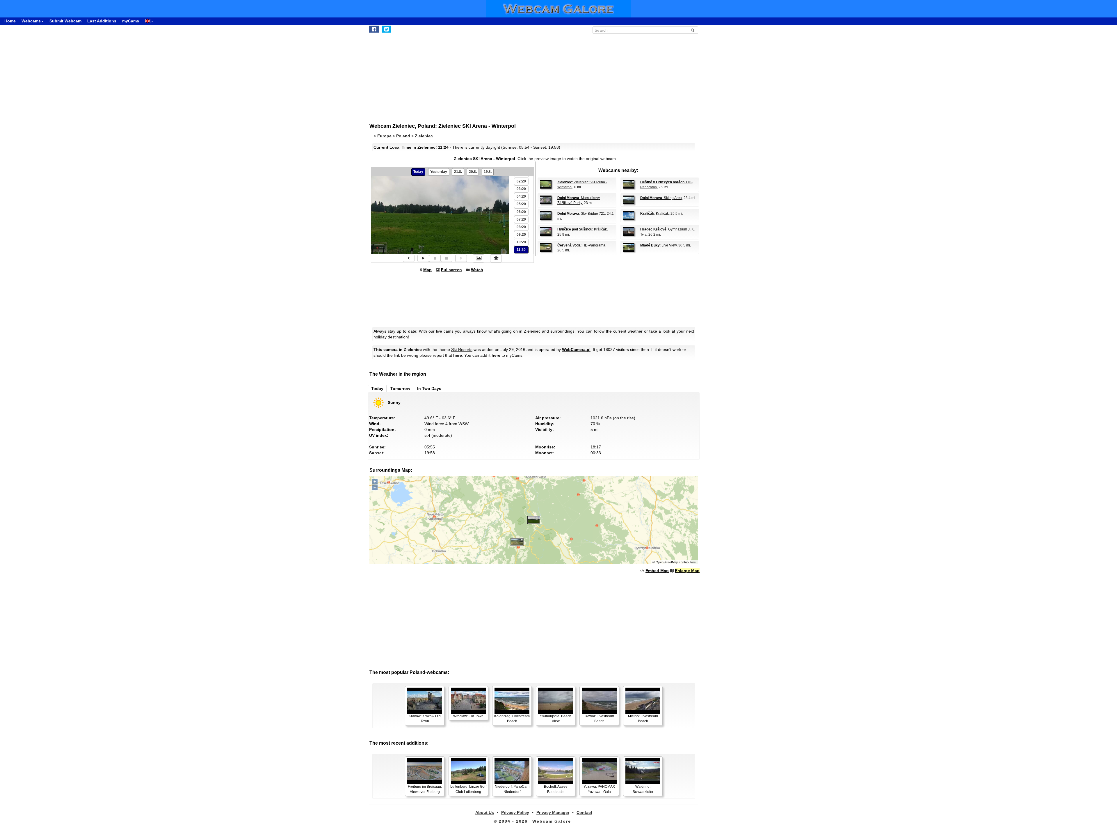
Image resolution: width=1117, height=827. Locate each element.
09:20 (521, 235)
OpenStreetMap (667, 562)
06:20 (521, 212)
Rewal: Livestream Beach (599, 718)
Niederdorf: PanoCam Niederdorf (512, 789)
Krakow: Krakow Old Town (425, 718)
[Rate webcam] (496, 258)
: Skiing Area (661, 198)
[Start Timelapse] (423, 258)
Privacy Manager (552, 812)
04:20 (521, 196)
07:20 (521, 219)
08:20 (521, 227)
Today (418, 172)
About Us (484, 812)
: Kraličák (654, 214)
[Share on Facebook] (374, 29)
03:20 (521, 189)
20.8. (473, 172)
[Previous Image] (409, 258)
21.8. (458, 172)
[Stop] (446, 258)
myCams (130, 21)
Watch (477, 269)
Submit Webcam (65, 21)
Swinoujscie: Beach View (555, 718)
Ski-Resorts (461, 349)
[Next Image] (461, 258)
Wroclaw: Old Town (468, 716)
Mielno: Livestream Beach (643, 718)
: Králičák (582, 229)
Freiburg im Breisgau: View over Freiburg (425, 789)
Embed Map (657, 570)
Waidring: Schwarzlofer (643, 789)
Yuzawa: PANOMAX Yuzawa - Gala (599, 789)
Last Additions (101, 21)
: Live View (658, 245)
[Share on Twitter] (386, 29)
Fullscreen (451, 269)
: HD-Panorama (581, 245)
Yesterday (438, 172)
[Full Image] (478, 258)
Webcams (31, 21)
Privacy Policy (515, 812)
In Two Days (429, 388)
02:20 (521, 181)
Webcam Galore (551, 821)
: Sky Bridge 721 (581, 214)
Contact (584, 812)
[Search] (692, 30)
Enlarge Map (687, 570)
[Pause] (435, 258)
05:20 (521, 204)
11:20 (521, 250)
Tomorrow (400, 388)
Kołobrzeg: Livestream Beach (512, 718)
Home (10, 21)
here (457, 355)
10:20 (521, 242)
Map (427, 269)
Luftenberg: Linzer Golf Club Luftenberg (468, 789)
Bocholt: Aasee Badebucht (556, 789)
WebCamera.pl (576, 349)
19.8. (488, 172)
